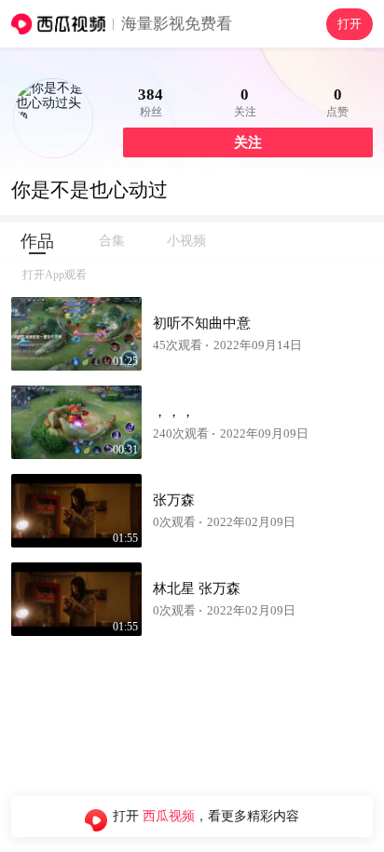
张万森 (174, 500)
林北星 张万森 (196, 588)
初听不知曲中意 (202, 323)
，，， (174, 411)
